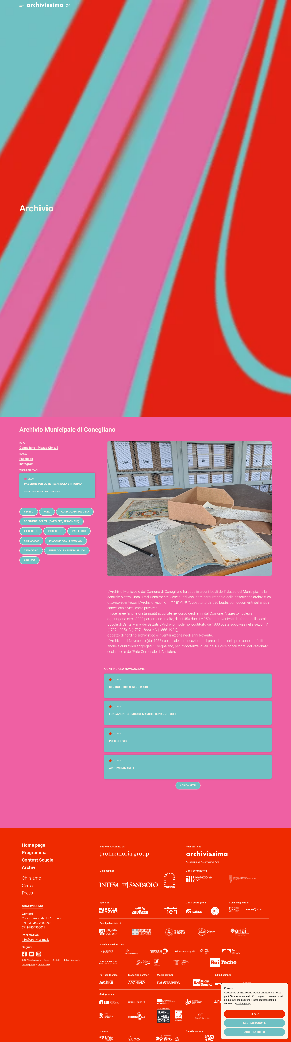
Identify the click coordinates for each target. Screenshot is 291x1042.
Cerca (27, 885)
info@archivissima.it (35, 939)
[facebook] (24, 954)
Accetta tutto (254, 1032)
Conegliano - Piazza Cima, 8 (38, 448)
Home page (33, 845)
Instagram (26, 464)
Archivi (29, 867)
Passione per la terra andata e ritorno (53, 483)
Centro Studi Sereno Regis (128, 687)
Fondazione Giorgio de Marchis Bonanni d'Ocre (143, 714)
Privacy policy (28, 964)
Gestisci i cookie (254, 1023)
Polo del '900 (118, 741)
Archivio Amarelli (122, 768)
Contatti (56, 960)
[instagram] (38, 954)
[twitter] (31, 954)
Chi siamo (31, 878)
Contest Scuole (37, 860)
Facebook (26, 459)
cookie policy (243, 1003)
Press (27, 893)
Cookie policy (44, 964)
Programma (34, 852)
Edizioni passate (72, 960)
